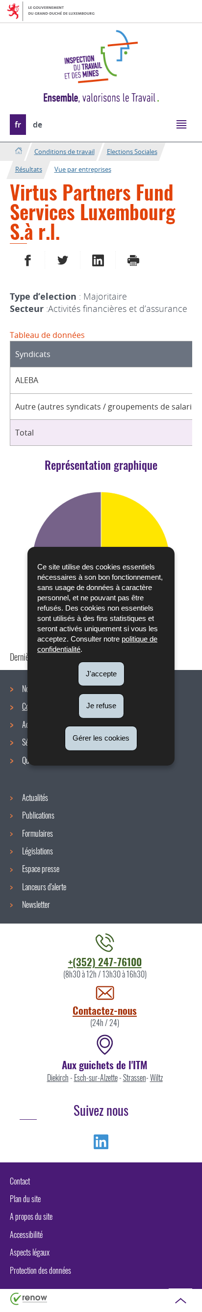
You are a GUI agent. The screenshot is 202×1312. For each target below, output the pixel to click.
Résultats (28, 169)
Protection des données (40, 1270)
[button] (181, 124)
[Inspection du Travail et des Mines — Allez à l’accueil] (101, 56)
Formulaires (37, 833)
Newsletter (36, 904)
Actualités (35, 797)
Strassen (134, 1077)
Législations (37, 851)
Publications (38, 815)
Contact (20, 1181)
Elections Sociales (132, 151)
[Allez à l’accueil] (18, 151)
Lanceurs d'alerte (44, 887)
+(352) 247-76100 (105, 961)
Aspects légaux (30, 1252)
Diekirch (58, 1077)
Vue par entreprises (82, 169)
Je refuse (101, 705)
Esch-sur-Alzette (96, 1077)
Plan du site (25, 1199)
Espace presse (40, 869)
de (37, 124)
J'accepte (101, 673)
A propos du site (31, 1216)
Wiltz (156, 1077)
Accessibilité (26, 1234)
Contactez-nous (105, 1010)
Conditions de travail (64, 151)
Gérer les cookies (101, 738)
